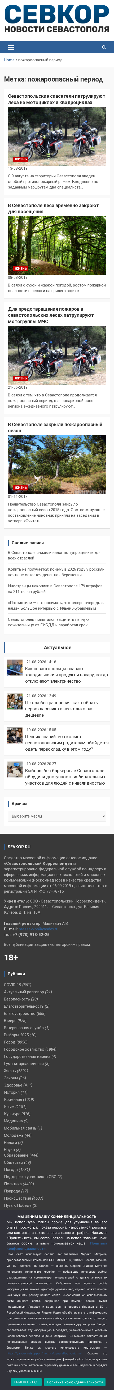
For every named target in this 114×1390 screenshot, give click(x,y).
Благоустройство (20, 1013)
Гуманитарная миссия (24, 1063)
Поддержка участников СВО (30, 1176)
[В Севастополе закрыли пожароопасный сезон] (57, 464)
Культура (12, 1113)
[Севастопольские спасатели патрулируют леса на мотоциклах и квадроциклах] (57, 136)
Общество (13, 1162)
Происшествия (17, 1198)
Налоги (10, 1142)
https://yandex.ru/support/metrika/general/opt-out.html (44, 1353)
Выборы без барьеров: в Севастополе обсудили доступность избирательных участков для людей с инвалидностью (65, 777)
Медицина (13, 1121)
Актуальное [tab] (57, 647)
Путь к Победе (18, 1205)
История (12, 1092)
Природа (12, 1191)
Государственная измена (27, 1056)
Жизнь (21, 159)
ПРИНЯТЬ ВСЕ (26, 1382)
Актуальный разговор (24, 992)
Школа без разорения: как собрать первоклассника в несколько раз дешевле (61, 709)
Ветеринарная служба (24, 1027)
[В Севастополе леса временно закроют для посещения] (57, 245)
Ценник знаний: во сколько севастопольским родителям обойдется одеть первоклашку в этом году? (67, 743)
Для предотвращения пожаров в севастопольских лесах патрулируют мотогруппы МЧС (51, 315)
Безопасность (17, 999)
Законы (11, 1078)
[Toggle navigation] (11, 47)
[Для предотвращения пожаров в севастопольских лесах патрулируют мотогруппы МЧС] (57, 355)
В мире (10, 1020)
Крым (9, 1106)
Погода (11, 1169)
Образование (16, 1155)
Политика (13, 1184)
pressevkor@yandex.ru (38, 929)
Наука (9, 1149)
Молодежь (14, 1135)
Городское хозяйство (24, 1049)
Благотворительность (24, 1006)
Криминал (13, 1099)
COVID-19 (12, 984)
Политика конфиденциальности (75, 1382)
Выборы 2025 (16, 1035)
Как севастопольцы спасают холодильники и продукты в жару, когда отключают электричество (66, 675)
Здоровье (13, 1085)
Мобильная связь (20, 1128)
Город (9, 1042)
